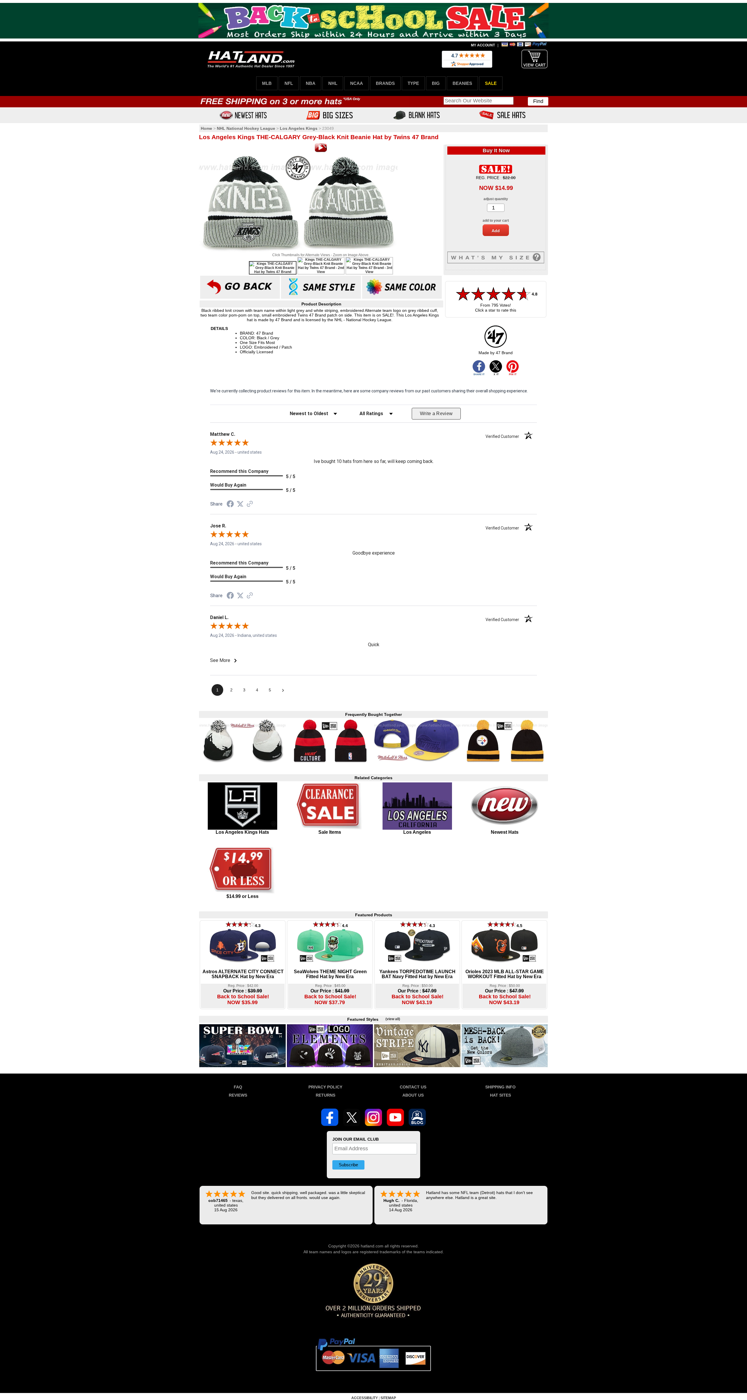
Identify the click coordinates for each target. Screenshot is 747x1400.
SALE (491, 83)
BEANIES (462, 83)
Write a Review (436, 413)
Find (538, 101)
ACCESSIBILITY (364, 1398)
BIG (436, 83)
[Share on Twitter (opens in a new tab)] (240, 504)
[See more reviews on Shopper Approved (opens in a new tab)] (250, 504)
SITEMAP (388, 1398)
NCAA (356, 83)
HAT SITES (500, 1095)
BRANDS (385, 83)
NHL (332, 83)
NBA (310, 83)
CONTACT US (413, 1087)
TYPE (413, 83)
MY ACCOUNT (483, 45)
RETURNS (325, 1095)
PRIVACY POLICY (325, 1087)
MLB (267, 83)
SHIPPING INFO (500, 1087)
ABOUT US (413, 1095)
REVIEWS (238, 1095)
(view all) (392, 1019)
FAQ (238, 1087)
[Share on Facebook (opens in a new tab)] (230, 504)
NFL (289, 83)
